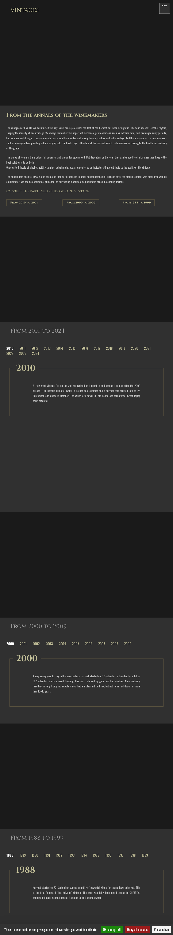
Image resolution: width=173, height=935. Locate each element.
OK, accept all (112, 929)
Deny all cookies (137, 929)
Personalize (161, 929)
